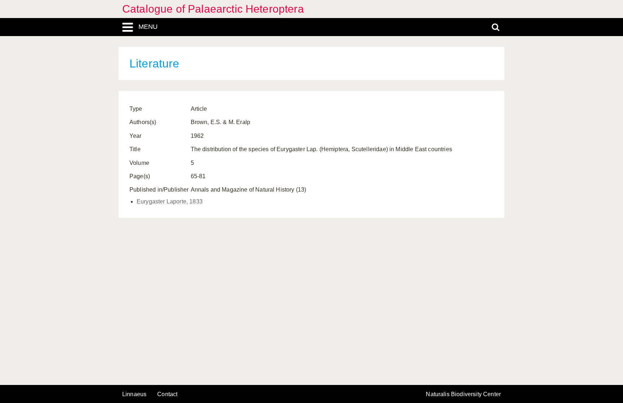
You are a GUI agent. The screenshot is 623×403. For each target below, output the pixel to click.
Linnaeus (134, 394)
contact (167, 394)
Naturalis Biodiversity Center (463, 394)
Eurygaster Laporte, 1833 (170, 201)
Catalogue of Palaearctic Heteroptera (213, 9)
